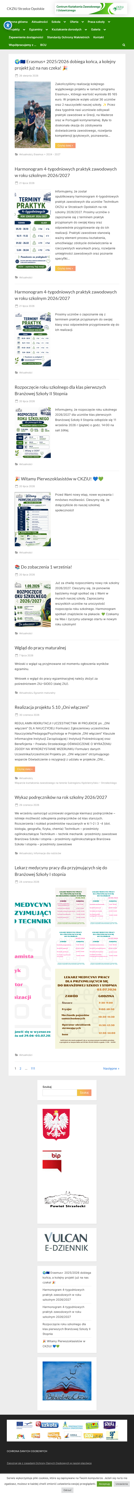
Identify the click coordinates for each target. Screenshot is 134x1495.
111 (33, 1068)
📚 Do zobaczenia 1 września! (43, 566)
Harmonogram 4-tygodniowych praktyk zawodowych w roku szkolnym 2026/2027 (63, 1294)
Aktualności (40, 21)
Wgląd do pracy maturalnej (40, 647)
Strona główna (18, 21)
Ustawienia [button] (122, 1483)
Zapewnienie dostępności (26, 37)
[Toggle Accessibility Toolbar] (8, 25)
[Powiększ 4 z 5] (115, 932)
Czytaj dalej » (67, 146)
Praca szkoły (96, 21)
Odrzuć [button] (67, 1490)
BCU (43, 45)
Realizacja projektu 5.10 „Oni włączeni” (52, 707)
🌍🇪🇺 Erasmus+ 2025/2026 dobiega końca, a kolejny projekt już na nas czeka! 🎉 (67, 1277)
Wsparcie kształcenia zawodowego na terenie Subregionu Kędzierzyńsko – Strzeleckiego (66, 782)
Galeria (95, 29)
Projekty (14, 29)
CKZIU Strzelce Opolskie (25, 8)
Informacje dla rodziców (47, 853)
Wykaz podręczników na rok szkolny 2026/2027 (61, 797)
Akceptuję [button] (104, 1483)
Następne (110, 1068)
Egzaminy (35, 29)
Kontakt (98, 37)
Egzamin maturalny (44, 692)
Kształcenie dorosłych (66, 29)
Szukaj (47, 1087)
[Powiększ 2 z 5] (115, 892)
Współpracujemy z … (22, 45)
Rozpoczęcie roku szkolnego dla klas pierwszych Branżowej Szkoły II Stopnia (66, 1329)
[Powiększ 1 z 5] (82, 892)
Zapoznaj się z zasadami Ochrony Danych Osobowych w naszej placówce (49, 1463)
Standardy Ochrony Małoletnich (68, 37)
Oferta (74, 21)
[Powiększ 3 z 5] (82, 932)
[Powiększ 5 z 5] (115, 973)
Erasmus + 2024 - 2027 (47, 154)
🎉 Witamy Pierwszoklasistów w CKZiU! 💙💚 (59, 478)
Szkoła (55, 21)
